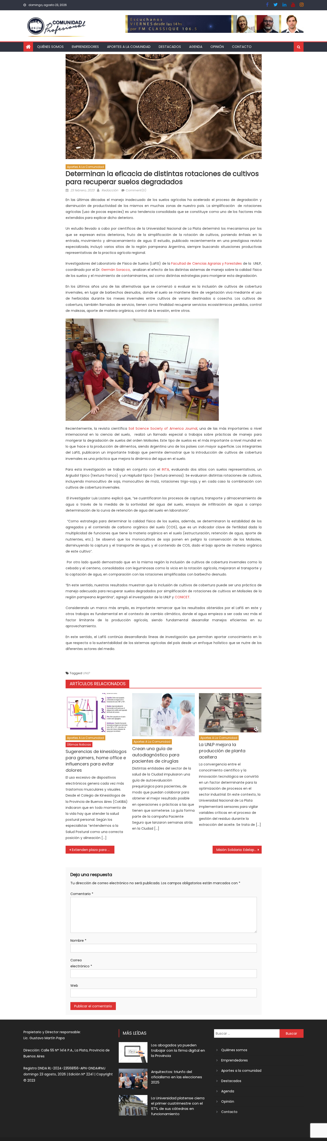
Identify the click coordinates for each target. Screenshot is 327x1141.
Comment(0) (136, 190)
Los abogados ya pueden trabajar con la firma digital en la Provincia (178, 1050)
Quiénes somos (50, 46)
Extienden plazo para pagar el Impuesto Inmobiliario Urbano (93, 849)
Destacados (170, 46)
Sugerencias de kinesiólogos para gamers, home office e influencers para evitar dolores (96, 760)
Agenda (195, 46)
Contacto (242, 46)
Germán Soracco (115, 269)
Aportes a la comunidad (129, 46)
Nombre (78, 940)
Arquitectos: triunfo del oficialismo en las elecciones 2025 (176, 1077)
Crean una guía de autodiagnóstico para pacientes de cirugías (155, 755)
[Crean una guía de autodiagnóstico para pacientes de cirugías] (163, 714)
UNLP (86, 673)
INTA (165, 469)
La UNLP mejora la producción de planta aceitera (222, 751)
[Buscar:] (247, 1033)
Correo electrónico (81, 963)
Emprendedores (85, 46)
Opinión (217, 46)
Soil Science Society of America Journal (163, 428)
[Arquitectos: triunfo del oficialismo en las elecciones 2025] (133, 1079)
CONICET (182, 597)
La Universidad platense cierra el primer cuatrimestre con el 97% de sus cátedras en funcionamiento (177, 1105)
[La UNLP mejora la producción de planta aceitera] (230, 712)
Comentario (81, 893)
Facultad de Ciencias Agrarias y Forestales (207, 263)
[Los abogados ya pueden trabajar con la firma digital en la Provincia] (133, 1052)
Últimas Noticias (79, 744)
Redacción (109, 190)
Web (74, 985)
